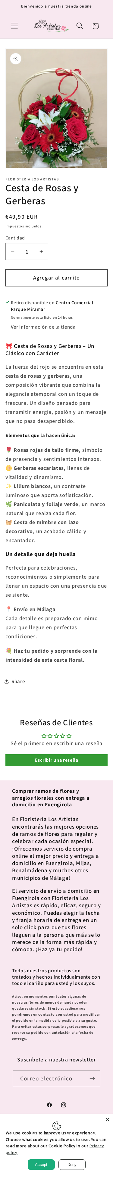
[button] (15, 26)
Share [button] (18, 681)
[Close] (108, 1120)
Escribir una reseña (56, 760)
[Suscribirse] (92, 1078)
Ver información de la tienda (43, 326)
